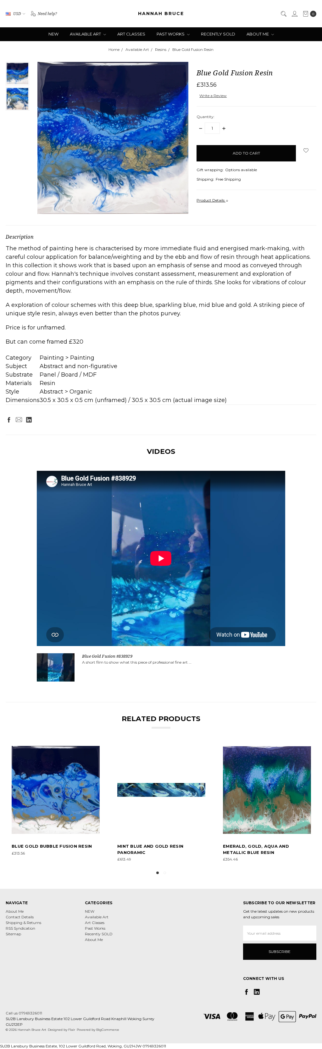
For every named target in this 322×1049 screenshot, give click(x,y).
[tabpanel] (55, 804)
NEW (53, 33)
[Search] (283, 13)
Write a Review (213, 95)
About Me (258, 33)
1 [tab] (157, 873)
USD (17, 13)
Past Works (171, 33)
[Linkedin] (29, 419)
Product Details (211, 200)
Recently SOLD (218, 33)
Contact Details (20, 917)
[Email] (19, 419)
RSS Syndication (20, 928)
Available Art (86, 33)
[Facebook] (9, 419)
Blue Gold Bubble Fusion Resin (52, 846)
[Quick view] (95, 750)
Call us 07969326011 (24, 1013)
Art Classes (131, 33)
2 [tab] (165, 873)
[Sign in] (294, 13)
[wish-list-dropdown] (306, 150)
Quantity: (205, 116)
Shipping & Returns (23, 922)
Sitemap (13, 934)
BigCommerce (107, 1030)
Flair (71, 1030)
